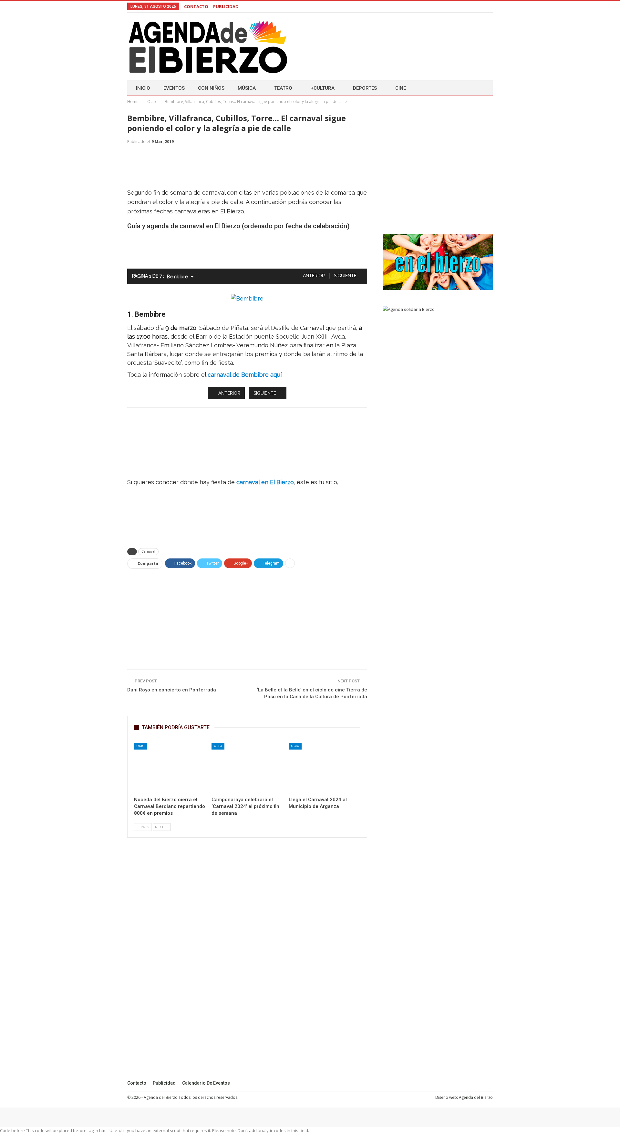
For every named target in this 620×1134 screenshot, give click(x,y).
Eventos (174, 88)
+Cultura (323, 88)
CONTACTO (196, 6)
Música (247, 88)
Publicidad (164, 1083)
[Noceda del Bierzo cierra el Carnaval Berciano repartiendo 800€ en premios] (170, 768)
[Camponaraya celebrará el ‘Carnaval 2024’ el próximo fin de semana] (247, 768)
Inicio (143, 88)
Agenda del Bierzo (476, 1097)
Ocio (140, 746)
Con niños (211, 88)
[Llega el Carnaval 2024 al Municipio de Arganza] (324, 768)
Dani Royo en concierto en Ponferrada (171, 690)
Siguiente (346, 275)
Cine (400, 88)
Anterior (313, 275)
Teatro (283, 88)
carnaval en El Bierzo (265, 482)
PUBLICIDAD (226, 6)
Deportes (365, 88)
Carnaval (148, 551)
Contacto (136, 1083)
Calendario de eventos (206, 1083)
